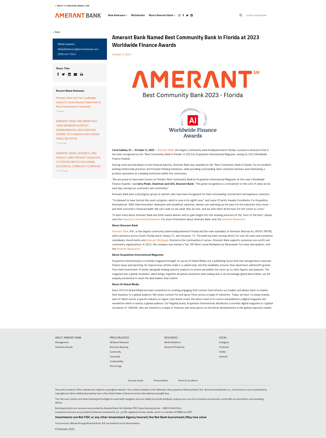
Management (62, 342)
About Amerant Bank (161, 15)
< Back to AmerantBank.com (72, 5)
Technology (116, 366)
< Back (56, 32)
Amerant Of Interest (174, 347)
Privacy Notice (161, 380)
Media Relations (172, 342)
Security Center (135, 380)
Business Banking (119, 347)
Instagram (224, 342)
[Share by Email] (75, 74)
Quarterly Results (64, 347)
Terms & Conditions (188, 380)
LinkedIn (223, 356)
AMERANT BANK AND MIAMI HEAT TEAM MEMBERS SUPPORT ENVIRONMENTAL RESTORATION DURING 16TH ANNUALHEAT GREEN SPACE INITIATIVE (77, 129)
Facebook (224, 347)
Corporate (115, 356)
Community (115, 351)
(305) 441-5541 (67, 54)
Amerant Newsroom (233, 219)
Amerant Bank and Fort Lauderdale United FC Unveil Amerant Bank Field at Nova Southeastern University (78, 102)
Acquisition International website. (141, 219)
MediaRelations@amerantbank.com (78, 49)
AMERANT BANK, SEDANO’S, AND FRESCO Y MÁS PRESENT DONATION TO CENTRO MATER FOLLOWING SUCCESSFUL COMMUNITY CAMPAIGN (78, 159)
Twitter (222, 351)
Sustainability (116, 361)
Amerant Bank (165, 150)
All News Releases (119, 342)
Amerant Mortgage (157, 240)
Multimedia (138, 15)
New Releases (116, 15)
